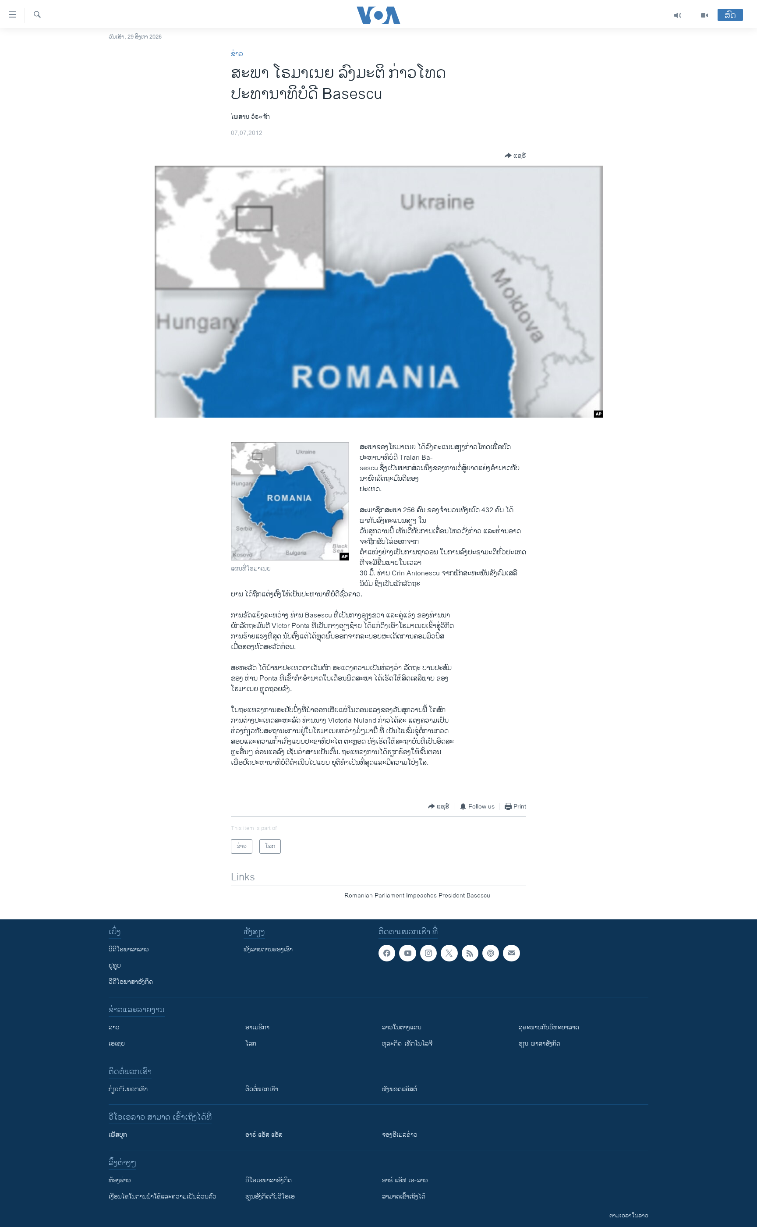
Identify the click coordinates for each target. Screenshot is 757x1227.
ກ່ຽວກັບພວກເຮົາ (128, 1089)
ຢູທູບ (115, 965)
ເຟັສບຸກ (118, 1134)
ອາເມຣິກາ (257, 1027)
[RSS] (470, 953)
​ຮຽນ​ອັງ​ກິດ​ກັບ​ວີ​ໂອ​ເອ (270, 1196)
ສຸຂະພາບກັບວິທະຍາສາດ (549, 1027)
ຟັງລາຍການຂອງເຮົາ (268, 949)
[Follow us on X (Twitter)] (449, 953)
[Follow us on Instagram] (428, 953)
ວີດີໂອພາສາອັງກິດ (131, 981)
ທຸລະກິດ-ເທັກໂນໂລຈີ (407, 1043)
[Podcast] (490, 953)
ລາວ (114, 1027)
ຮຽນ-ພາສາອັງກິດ (539, 1043)
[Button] (515, 155)
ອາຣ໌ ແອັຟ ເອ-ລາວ (405, 1180)
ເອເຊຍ (117, 1043)
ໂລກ (250, 1043)
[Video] (704, 15)
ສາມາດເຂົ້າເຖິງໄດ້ (403, 1196)
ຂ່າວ (237, 54)
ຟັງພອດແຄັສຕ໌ (399, 1089)
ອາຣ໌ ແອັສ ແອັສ (264, 1134)
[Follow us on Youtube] (407, 953)
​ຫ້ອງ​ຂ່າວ (120, 1180)
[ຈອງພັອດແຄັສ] (511, 953)
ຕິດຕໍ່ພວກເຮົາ (261, 1089)
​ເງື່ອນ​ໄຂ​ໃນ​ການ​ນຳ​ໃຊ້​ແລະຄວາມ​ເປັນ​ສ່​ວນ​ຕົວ (162, 1196)
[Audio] (678, 15)
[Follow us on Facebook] (386, 953)
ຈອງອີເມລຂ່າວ (399, 1134)
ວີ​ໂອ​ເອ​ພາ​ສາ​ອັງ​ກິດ (268, 1180)
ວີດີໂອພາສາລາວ (129, 949)
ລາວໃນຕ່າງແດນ (401, 1027)
